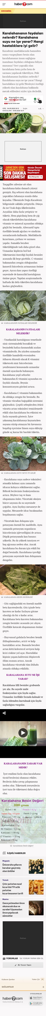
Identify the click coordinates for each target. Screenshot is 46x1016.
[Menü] (4, 4)
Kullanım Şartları (8, 979)
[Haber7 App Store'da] (36, 997)
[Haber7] (23, 4)
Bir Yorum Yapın (24, 965)
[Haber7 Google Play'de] (36, 1003)
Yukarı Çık (36, 979)
